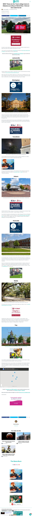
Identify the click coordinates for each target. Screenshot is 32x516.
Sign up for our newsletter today (24, 392)
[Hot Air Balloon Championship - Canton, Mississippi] (16, 353)
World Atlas (15, 50)
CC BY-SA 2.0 (25, 346)
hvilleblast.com (5, 266)
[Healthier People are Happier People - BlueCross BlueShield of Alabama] (16, 86)
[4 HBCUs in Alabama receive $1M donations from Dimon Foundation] (23, 436)
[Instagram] (15, 464)
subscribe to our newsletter (18, 53)
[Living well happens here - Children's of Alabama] (16, 500)
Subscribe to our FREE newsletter (11, 389)
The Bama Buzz (16, 461)
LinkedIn (19, 390)
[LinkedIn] (16, 464)
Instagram (23, 390)
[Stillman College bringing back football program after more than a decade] (8, 449)
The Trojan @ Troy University (9, 346)
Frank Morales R (16, 346)
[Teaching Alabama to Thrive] (16, 128)
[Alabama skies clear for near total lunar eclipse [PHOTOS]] (8, 436)
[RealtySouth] (16, 40)
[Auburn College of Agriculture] (8, 164)
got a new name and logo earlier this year (12, 72)
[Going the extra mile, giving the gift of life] (16, 64)
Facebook (16, 390)
